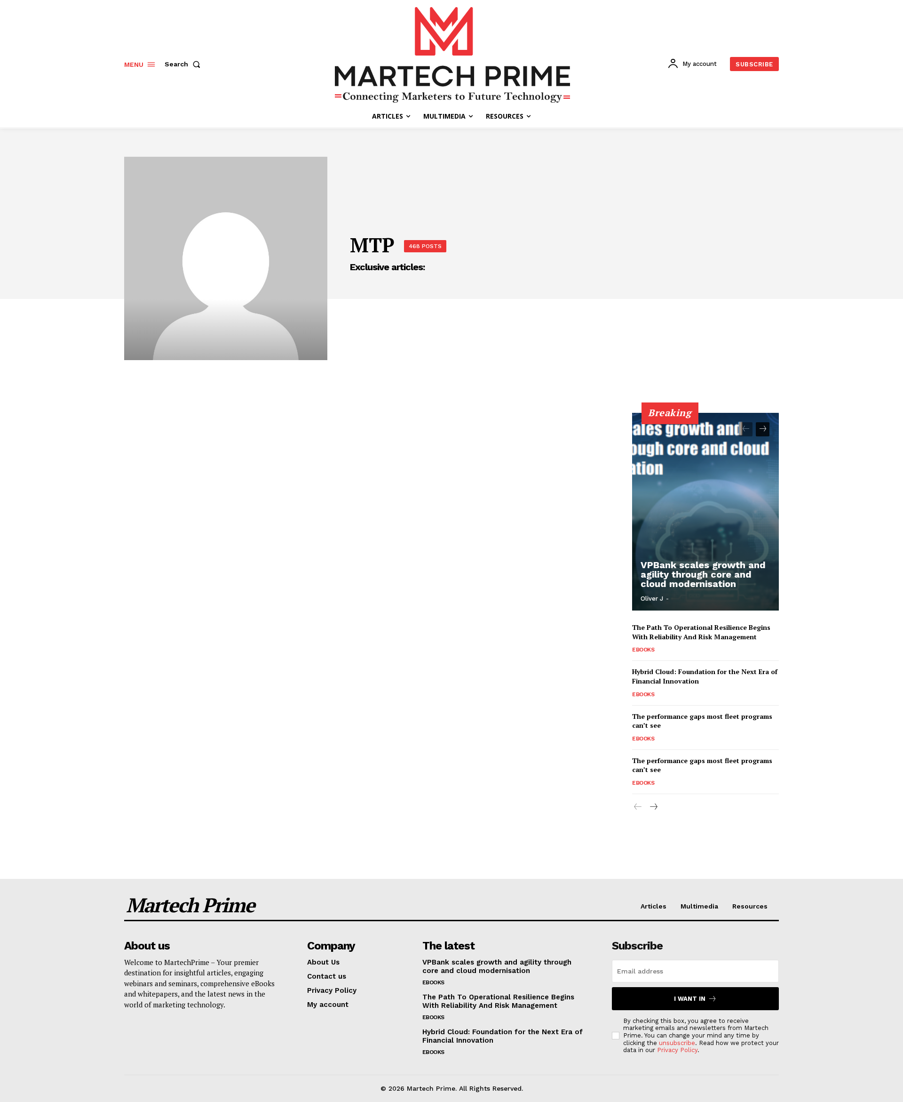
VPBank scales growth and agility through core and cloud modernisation (703, 574)
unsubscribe (677, 1042)
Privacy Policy (677, 1050)
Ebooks (643, 649)
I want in (689, 998)
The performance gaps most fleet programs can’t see (702, 765)
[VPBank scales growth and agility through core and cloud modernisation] (705, 512)
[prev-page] (745, 429)
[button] (184, 64)
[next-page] (762, 429)
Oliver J (652, 598)
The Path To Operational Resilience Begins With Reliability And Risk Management (701, 632)
